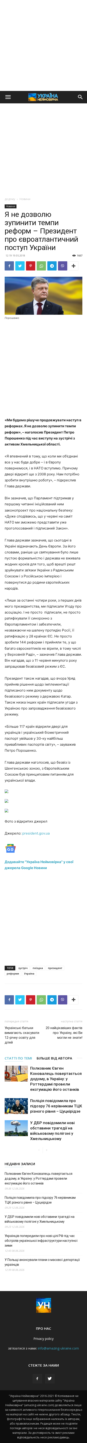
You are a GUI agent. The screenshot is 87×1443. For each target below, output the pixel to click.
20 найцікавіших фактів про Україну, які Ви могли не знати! (64, 1033)
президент (55, 968)
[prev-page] (39, 1150)
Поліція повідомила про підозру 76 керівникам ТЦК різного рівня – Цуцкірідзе (56, 1106)
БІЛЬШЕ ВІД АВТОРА (54, 1058)
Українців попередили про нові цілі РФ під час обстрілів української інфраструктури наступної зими (41, 1240)
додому (10, 199)
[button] (7, 97)
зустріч (23, 968)
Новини (24, 199)
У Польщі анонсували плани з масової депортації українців (42, 1262)
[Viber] (62, 266)
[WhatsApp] (41, 266)
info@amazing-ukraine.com (58, 1348)
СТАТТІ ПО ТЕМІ (18, 1058)
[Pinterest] (30, 266)
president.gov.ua (36, 833)
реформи (13, 973)
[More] (73, 266)
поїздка (38, 968)
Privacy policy (43, 1338)
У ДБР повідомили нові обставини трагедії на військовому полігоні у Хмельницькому (39, 1219)
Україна (29, 973)
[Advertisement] (43, 45)
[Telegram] (52, 266)
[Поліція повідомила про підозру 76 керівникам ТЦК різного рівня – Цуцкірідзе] (16, 1106)
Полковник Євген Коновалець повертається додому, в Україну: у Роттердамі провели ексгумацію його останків (56, 1079)
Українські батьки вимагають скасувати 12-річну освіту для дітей (22, 1035)
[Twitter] (20, 266)
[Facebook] (9, 266)
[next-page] (46, 1150)
